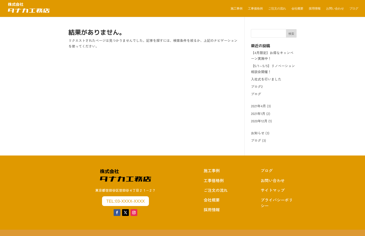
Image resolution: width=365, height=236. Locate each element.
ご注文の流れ (277, 8)
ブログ (353, 8)
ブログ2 (257, 86)
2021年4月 (258, 105)
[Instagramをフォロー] (134, 212)
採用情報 (315, 8)
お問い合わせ (335, 8)
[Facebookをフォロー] (117, 212)
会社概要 (297, 8)
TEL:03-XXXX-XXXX (125, 201)
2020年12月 (259, 120)
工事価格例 (255, 8)
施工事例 (236, 8)
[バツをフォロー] (125, 212)
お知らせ (257, 132)
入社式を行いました (266, 79)
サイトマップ (273, 190)
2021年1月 (258, 113)
